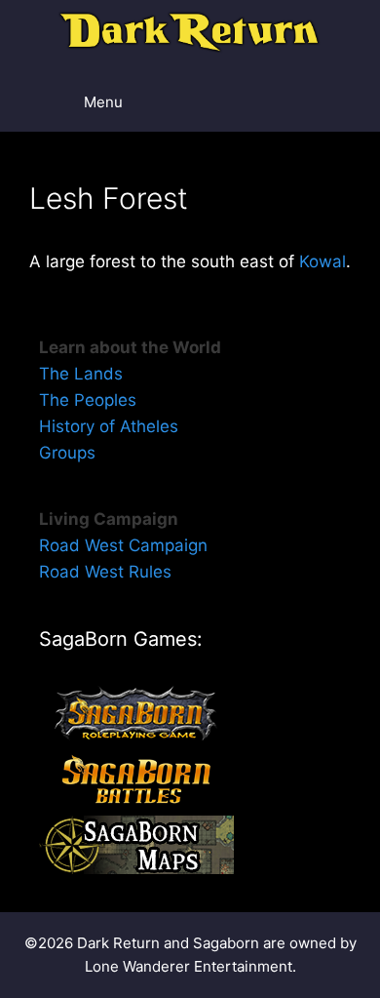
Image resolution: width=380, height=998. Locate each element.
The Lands (81, 373)
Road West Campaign (123, 545)
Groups (67, 452)
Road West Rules (105, 571)
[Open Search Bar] (312, 102)
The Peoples (87, 400)
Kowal (322, 261)
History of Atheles (108, 426)
